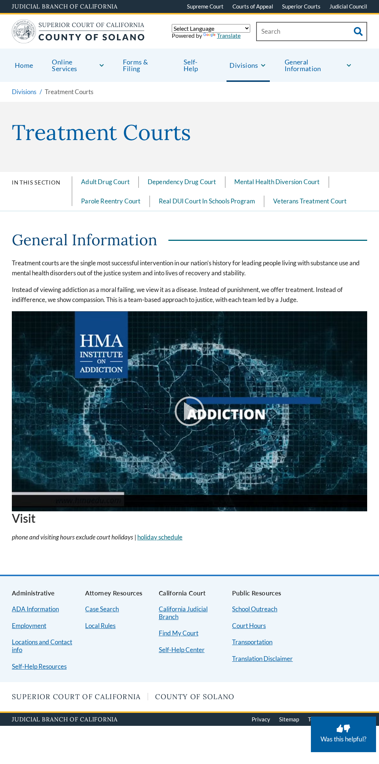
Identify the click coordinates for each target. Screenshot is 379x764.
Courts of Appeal (252, 6)
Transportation (252, 642)
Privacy (261, 719)
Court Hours (249, 626)
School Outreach (254, 609)
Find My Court (178, 633)
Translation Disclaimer (262, 658)
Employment (29, 626)
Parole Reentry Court (110, 201)
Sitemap (289, 719)
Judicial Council (348, 6)
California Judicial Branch (183, 613)
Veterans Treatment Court (309, 201)
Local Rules (100, 626)
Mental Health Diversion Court (277, 182)
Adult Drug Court (105, 182)
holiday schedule (159, 537)
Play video (189, 411)
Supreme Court (205, 6)
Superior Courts (301, 6)
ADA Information (35, 609)
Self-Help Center (182, 650)
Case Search (102, 609)
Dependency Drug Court (182, 182)
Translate (229, 35)
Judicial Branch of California (65, 6)
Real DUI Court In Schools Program (207, 201)
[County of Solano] (78, 38)
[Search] (358, 31)
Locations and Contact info (42, 646)
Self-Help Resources (39, 666)
